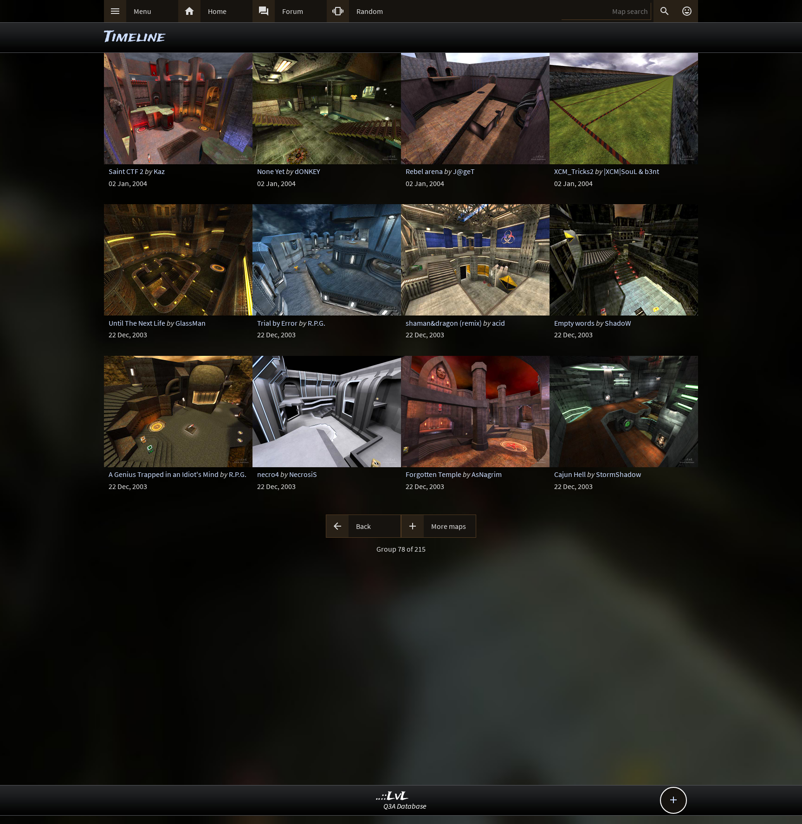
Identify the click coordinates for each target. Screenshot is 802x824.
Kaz (159, 171)
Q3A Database (405, 806)
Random (369, 11)
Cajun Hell (570, 474)
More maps (448, 526)
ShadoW (618, 323)
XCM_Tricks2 (574, 171)
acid (498, 323)
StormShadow (618, 474)
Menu (142, 11)
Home (217, 11)
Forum (292, 11)
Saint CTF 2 (126, 171)
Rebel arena (424, 171)
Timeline (134, 37)
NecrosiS (303, 474)
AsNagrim (487, 474)
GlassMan (190, 323)
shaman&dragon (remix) (444, 323)
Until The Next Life (137, 323)
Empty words (574, 323)
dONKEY (307, 171)
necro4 (268, 474)
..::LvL (392, 796)
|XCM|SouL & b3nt (631, 171)
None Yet (271, 171)
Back (363, 526)
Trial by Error (277, 323)
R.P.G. (316, 323)
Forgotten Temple (433, 474)
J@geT (464, 171)
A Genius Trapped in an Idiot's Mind (164, 474)
